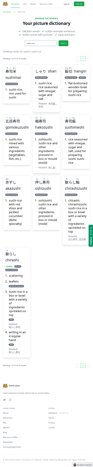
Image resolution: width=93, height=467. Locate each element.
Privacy (51, 422)
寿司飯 (51, 103)
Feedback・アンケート (58, 413)
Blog (5, 432)
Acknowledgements (12, 447)
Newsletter (8, 442)
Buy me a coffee (46, 4)
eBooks (33, 4)
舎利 (41, 106)
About (5, 413)
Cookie (51, 427)
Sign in (67, 4)
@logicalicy (63, 459)
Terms (51, 417)
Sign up (79, 4)
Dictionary (15, 4)
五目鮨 (82, 239)
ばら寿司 (73, 239)
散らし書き (14, 352)
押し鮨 (51, 167)
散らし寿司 (14, 327)
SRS (24, 4)
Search (63, 43)
